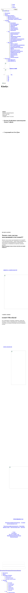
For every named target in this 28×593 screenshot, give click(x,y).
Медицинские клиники (9, 577)
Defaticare (9, 586)
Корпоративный (14, 536)
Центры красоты (8, 576)
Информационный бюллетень (14, 535)
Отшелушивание (11, 588)
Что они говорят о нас (14, 534)
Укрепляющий (10, 585)
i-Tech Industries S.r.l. (18, 519)
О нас (14, 532)
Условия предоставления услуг (16, 523)
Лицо (6, 581)
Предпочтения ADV (15, 527)
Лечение (5, 580)
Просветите (10, 590)
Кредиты (23, 527)
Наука (4, 574)
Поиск (15, 9)
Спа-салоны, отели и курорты (10, 579)
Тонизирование (10, 587)
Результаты (14, 533)
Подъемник (10, 582)
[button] (8, 346)
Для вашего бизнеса (7, 575)
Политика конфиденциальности (12, 522)
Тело (6, 591)
